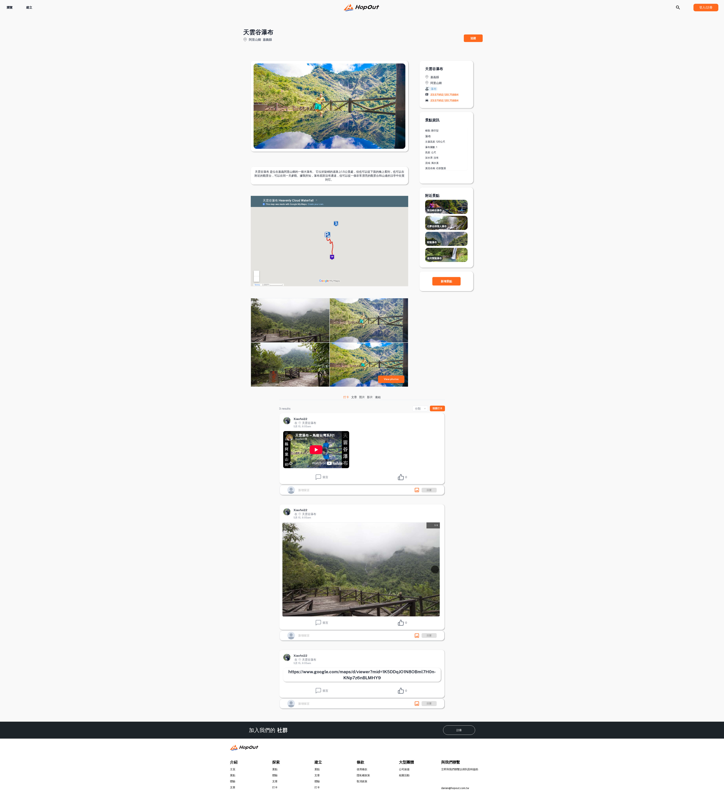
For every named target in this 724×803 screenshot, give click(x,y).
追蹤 (473, 38)
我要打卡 (437, 408)
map (427, 94)
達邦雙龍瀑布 (434, 258)
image (417, 490)
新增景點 (446, 281)
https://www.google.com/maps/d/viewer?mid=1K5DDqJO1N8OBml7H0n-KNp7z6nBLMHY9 (362, 674)
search (678, 7)
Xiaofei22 (300, 419)
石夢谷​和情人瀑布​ (437, 226)
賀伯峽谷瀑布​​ (434, 210)
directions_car (427, 100)
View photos (391, 379)
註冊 (459, 730)
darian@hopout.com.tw (455, 788)
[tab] (346, 397)
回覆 (429, 490)
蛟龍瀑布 (432, 242)
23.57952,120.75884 (444, 94)
